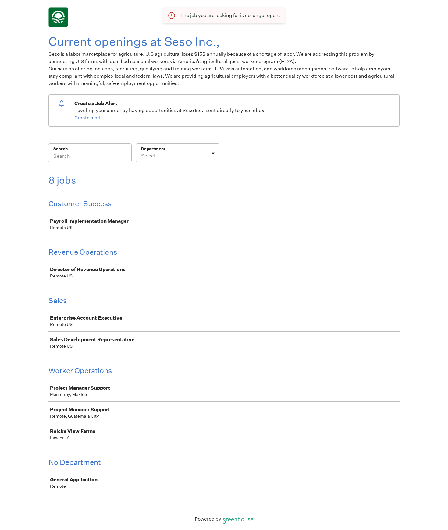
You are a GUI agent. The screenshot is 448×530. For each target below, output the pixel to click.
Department (153, 148)
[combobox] (141, 156)
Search (60, 148)
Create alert (87, 118)
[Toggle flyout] (213, 153)
